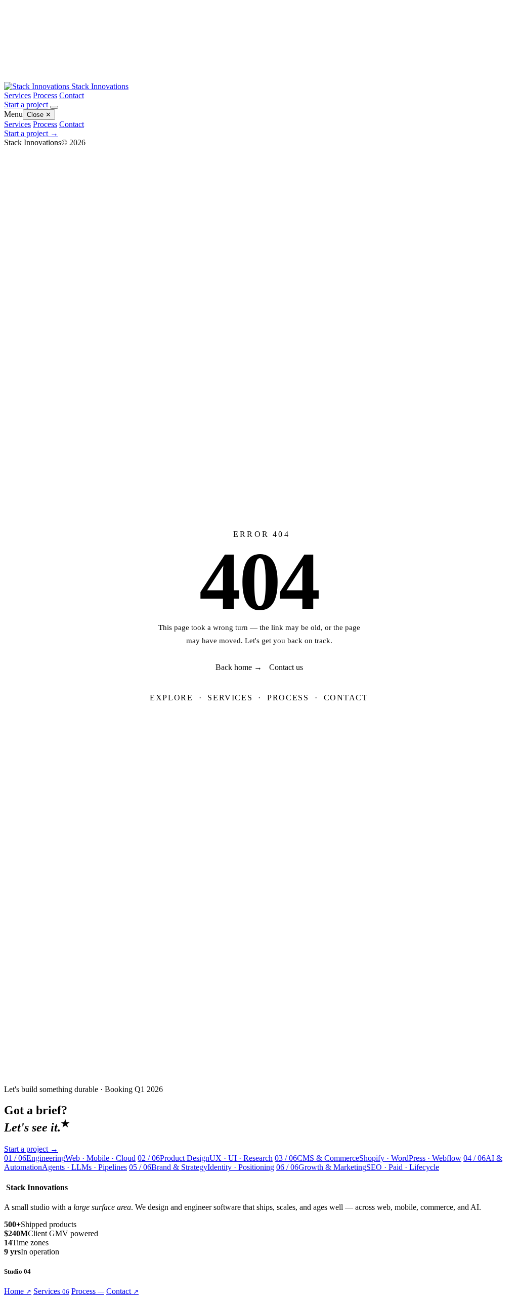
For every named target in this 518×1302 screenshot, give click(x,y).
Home (17, 1291)
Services (17, 95)
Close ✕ (39, 114)
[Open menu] (54, 107)
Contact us (286, 667)
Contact (71, 95)
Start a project (26, 104)
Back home (238, 667)
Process (45, 95)
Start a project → (31, 133)
